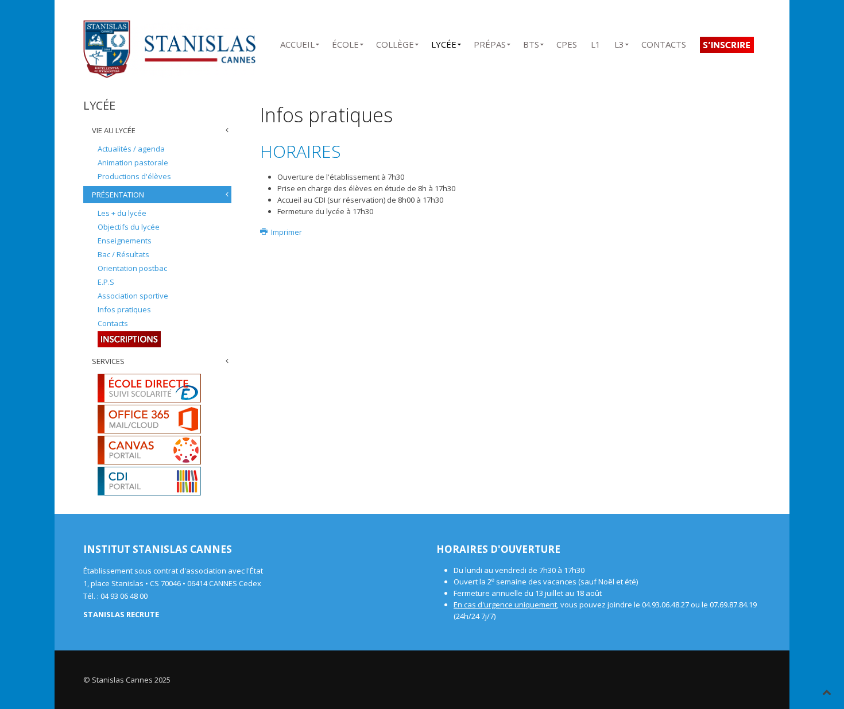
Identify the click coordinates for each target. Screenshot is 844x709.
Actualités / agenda (131, 149)
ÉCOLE (345, 42)
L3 (619, 42)
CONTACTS (663, 42)
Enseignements (125, 240)
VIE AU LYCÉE (113, 130)
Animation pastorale (133, 162)
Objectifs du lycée (129, 227)
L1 (596, 42)
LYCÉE (443, 42)
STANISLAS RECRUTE (121, 614)
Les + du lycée (122, 213)
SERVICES (108, 361)
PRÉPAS (490, 42)
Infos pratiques (124, 309)
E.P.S (106, 282)
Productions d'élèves (134, 176)
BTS (531, 42)
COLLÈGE (395, 42)
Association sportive (133, 295)
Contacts (113, 323)
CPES (566, 42)
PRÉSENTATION (118, 194)
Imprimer (285, 232)
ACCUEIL (297, 42)
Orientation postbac (132, 268)
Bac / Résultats (123, 254)
